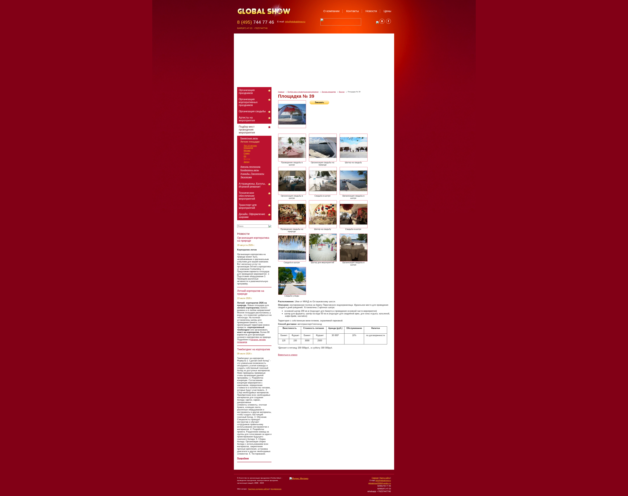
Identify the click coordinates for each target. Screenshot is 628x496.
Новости (371, 11)
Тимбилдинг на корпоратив (253, 349)
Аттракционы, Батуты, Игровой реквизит (252, 185)
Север (247, 153)
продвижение (276, 489)
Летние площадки (329, 92)
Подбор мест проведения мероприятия (303, 92)
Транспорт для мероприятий (248, 206)
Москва (247, 150)
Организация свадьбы (252, 111)
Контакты (352, 11)
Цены (387, 11)
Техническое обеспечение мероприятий (247, 195)
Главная (281, 92)
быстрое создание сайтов (258, 489)
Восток (341, 92)
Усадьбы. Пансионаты (252, 173)
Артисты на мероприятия (247, 119)
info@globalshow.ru (295, 21)
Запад (246, 162)
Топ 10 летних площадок (250, 147)
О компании (331, 11)
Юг (245, 156)
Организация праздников (247, 91)
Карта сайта (385, 478)
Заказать (319, 102)
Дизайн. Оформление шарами (252, 215)
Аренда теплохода (250, 166)
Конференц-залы (249, 170)
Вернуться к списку (287, 355)
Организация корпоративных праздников (248, 102)
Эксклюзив (246, 177)
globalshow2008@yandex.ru (379, 483)
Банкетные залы (249, 138)
